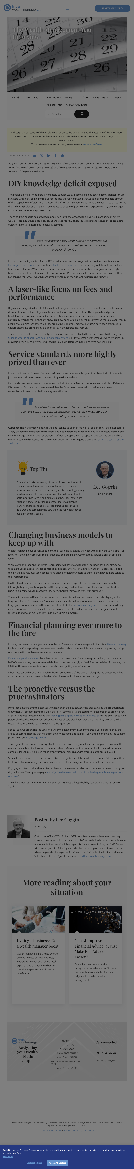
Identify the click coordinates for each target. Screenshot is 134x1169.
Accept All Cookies (57, 1163)
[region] (67, 1157)
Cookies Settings (34, 1163)
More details (8, 1156)
